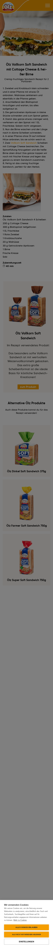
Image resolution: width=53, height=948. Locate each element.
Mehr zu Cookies (20, 920)
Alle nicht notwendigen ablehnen (26, 934)
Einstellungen (26, 942)
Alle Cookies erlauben (26, 927)
